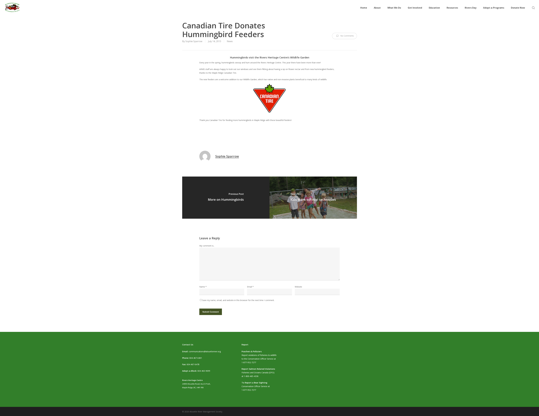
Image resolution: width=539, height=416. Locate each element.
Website (298, 286)
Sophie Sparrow (193, 41)
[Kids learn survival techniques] (313, 198)
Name (203, 286)
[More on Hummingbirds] (226, 198)
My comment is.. (206, 245)
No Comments (347, 35)
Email (250, 286)
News (230, 41)
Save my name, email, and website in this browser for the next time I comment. (238, 300)
